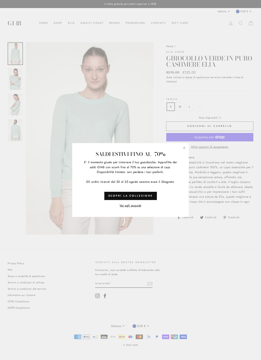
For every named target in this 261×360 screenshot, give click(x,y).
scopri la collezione (130, 196)
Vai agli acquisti (130, 205)
